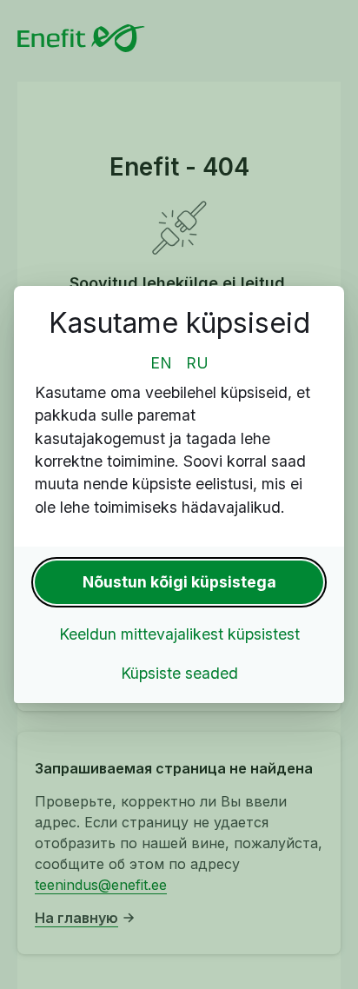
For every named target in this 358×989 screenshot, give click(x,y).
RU (197, 363)
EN (161, 363)
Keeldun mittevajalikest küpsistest (179, 634)
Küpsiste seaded (179, 673)
